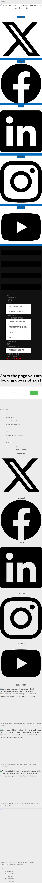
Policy (11, 338)
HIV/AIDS (11, 332)
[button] (21, 270)
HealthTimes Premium (14, 359)
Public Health (11, 342)
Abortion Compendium (16, 306)
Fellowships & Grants (16, 350)
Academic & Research (16, 312)
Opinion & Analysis (13, 346)
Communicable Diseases (17, 322)
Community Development (15, 318)
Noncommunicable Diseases (18, 327)
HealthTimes (5, 1)
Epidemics (10, 303)
